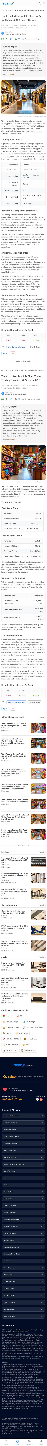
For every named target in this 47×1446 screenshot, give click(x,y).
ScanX (3, 10)
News (9, 10)
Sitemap (16, 1110)
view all (41, 717)
